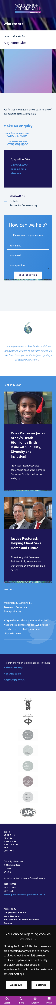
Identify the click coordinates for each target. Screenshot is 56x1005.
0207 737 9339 (17, 135)
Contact (9, 851)
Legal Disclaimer (12, 916)
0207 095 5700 (17, 144)
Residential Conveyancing (23, 205)
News (7, 847)
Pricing (8, 838)
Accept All (16, 985)
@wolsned (13, 621)
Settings (41, 985)
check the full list (24, 955)
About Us (9, 835)
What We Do (11, 844)
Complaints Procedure (15, 912)
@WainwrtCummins (15, 607)
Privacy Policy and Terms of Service (21, 919)
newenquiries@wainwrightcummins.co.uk (24, 894)
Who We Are (19, 36)
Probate (14, 201)
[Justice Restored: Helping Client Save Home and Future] (28, 513)
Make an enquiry (18, 126)
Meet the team (12, 674)
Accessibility (10, 909)
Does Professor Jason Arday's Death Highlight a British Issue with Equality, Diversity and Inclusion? (28, 445)
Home (7, 36)
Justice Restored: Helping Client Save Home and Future (26, 543)
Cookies (8, 923)
